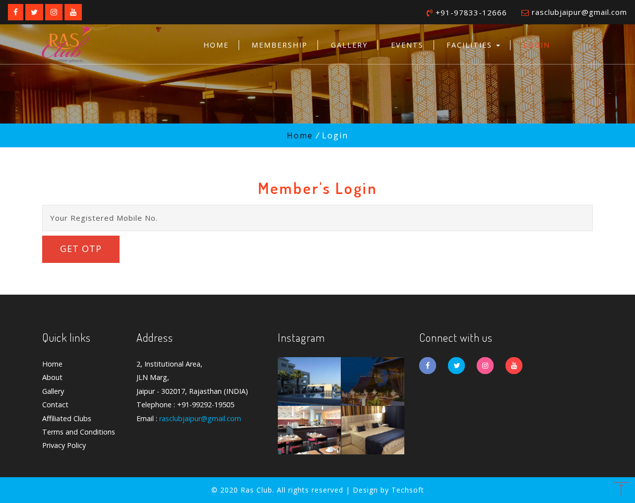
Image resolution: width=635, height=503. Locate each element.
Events (407, 45)
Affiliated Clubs (66, 418)
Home (216, 45)
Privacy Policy (64, 445)
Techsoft (407, 490)
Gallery (349, 45)
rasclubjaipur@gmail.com (579, 12)
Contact (55, 404)
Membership (280, 45)
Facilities (470, 45)
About (52, 377)
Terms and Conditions (78, 432)
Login (536, 45)
